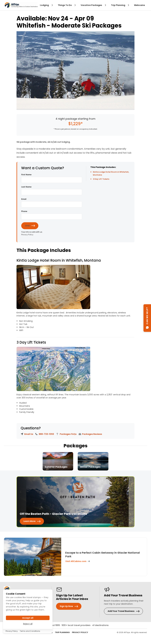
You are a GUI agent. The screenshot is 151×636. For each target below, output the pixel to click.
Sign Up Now (66, 606)
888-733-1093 (46, 434)
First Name (26, 174)
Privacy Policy (27, 234)
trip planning (118, 5)
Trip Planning (62, 632)
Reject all (27, 623)
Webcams (139, 5)
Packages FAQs (68, 434)
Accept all (27, 617)
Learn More (29, 521)
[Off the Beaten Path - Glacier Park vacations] (75, 502)
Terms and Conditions (30, 631)
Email (23, 199)
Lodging (44, 5)
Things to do (65, 5)
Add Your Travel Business (121, 611)
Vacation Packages (91, 5)
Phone (24, 211)
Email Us (28, 434)
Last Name (26, 187)
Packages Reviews (92, 434)
